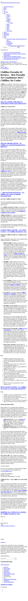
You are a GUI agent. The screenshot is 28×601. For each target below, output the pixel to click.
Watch (5, 32)
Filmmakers (6, 33)
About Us (6, 567)
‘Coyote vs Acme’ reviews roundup (12, 52)
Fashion (8, 18)
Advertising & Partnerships (10, 579)
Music (8, 24)
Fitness (11, 22)
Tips (5, 578)
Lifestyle (3, 61)
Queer (8, 25)
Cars (8, 17)
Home (5, 8)
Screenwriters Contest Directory (17, 45)
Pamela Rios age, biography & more (12, 56)
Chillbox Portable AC (6, 525)
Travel (8, 29)
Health (8, 21)
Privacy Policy (7, 568)
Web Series (6, 35)
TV (4, 10)
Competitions (10, 43)
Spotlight (9, 41)
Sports (8, 27)
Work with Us (7, 572)
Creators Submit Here (9, 582)
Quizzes (8, 16)
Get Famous (6, 569)
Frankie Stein (5, 68)
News (5, 9)
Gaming (8, 20)
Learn (5, 37)
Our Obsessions (13, 61)
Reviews (13, 525)
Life (5, 13)
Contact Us (6, 571)
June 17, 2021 (4, 67)
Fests (5, 36)
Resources (9, 44)
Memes (8, 14)
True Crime (9, 31)
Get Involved (7, 575)
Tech (8, 28)
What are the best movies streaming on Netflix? (15, 57)
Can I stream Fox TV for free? (11, 59)
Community (6, 580)
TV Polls (6, 12)
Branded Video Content (9, 574)
